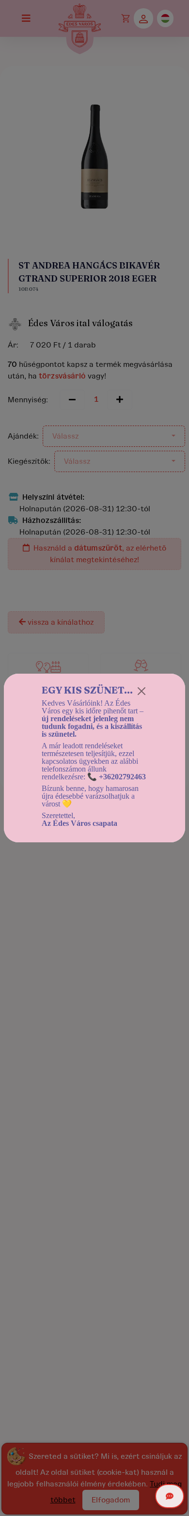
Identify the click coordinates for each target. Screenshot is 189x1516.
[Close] (141, 691)
